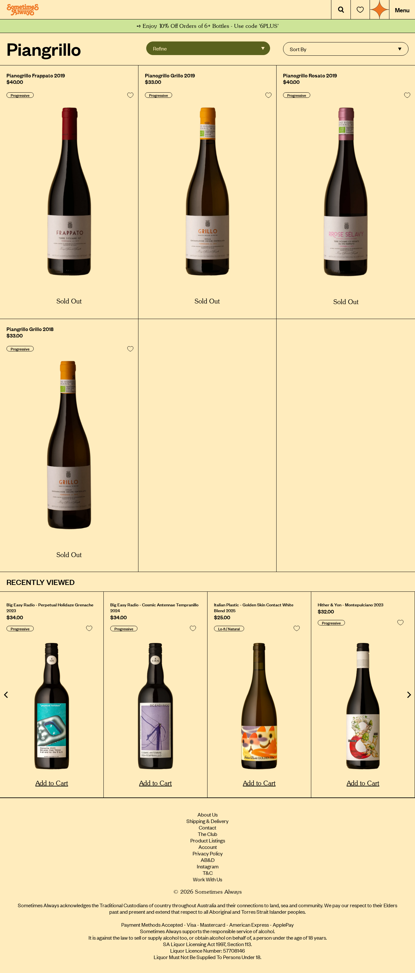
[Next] (408, 694)
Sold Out (69, 301)
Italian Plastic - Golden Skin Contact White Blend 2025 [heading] (253, 607)
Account (207, 846)
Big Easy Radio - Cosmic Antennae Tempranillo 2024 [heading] (154, 607)
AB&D (208, 859)
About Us (207, 814)
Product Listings (207, 840)
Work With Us (207, 879)
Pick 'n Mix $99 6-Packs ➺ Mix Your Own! (207, 26)
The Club (207, 833)
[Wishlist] (360, 9)
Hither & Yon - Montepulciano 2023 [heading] (350, 604)
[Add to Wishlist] (130, 95)
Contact (207, 827)
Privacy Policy (208, 853)
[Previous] (6, 694)
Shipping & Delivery (207, 820)
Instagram (208, 866)
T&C (208, 872)
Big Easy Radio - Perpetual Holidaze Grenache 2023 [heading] (49, 607)
